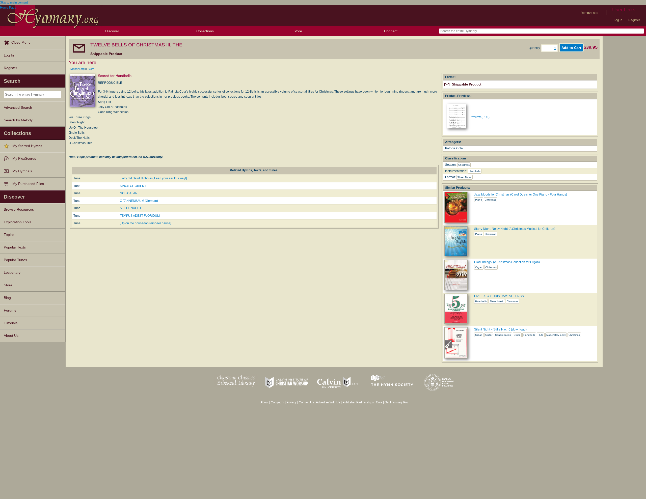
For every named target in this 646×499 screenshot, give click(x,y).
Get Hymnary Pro (396, 402)
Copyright (277, 402)
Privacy (291, 402)
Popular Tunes (15, 260)
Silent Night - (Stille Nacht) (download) (500, 329)
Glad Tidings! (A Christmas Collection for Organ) (507, 262)
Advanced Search (18, 107)
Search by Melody (18, 120)
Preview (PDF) (480, 117)
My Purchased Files (28, 184)
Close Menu (21, 42)
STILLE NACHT (130, 208)
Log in (618, 20)
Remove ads (589, 13)
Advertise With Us (328, 402)
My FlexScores (24, 158)
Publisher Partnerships (358, 402)
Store (297, 31)
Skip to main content (14, 2)
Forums (10, 310)
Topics (9, 235)
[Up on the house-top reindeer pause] (145, 223)
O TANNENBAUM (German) (139, 201)
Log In (9, 55)
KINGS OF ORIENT (133, 186)
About (264, 402)
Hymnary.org (77, 68)
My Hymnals (22, 171)
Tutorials (10, 323)
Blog (7, 298)
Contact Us (306, 402)
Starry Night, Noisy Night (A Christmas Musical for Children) (514, 229)
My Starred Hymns (27, 146)
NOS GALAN (129, 193)
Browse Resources (19, 209)
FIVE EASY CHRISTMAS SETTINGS (499, 296)
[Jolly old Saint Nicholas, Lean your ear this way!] (153, 178)
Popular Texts (15, 247)
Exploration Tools (17, 222)
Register (634, 20)
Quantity (535, 48)
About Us (11, 336)
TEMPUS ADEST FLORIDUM (140, 215)
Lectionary (12, 272)
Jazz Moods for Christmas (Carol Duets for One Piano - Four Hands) (520, 194)
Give (379, 402)
